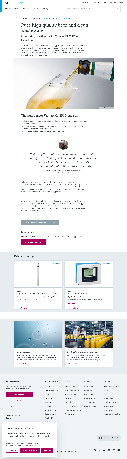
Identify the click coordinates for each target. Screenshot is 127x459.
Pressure (48, 406)
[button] (19, 394)
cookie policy (32, 445)
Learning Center (89, 398)
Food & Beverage (70, 386)
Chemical (68, 402)
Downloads (96, 3)
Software (48, 422)
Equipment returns (90, 406)
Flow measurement (51, 390)
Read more (20, 303)
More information (23, 363)
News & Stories (109, 398)
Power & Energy (70, 406)
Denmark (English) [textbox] (117, 3)
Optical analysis (50, 414)
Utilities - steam (70, 414)
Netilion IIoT (49, 418)
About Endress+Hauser (112, 386)
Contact (105, 3)
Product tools (85, 3)
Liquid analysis (50, 398)
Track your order (90, 402)
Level (47, 394)
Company (24, 18)
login (25, 308)
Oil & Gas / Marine (71, 394)
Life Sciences (69, 398)
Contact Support (89, 386)
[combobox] (119, 3)
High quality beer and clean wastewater (57, 18)
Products (20, 291)
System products (50, 410)
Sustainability (108, 410)
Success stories (35, 18)
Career (106, 394)
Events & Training (110, 402)
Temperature (49, 402)
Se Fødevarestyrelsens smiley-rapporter (65, 451)
